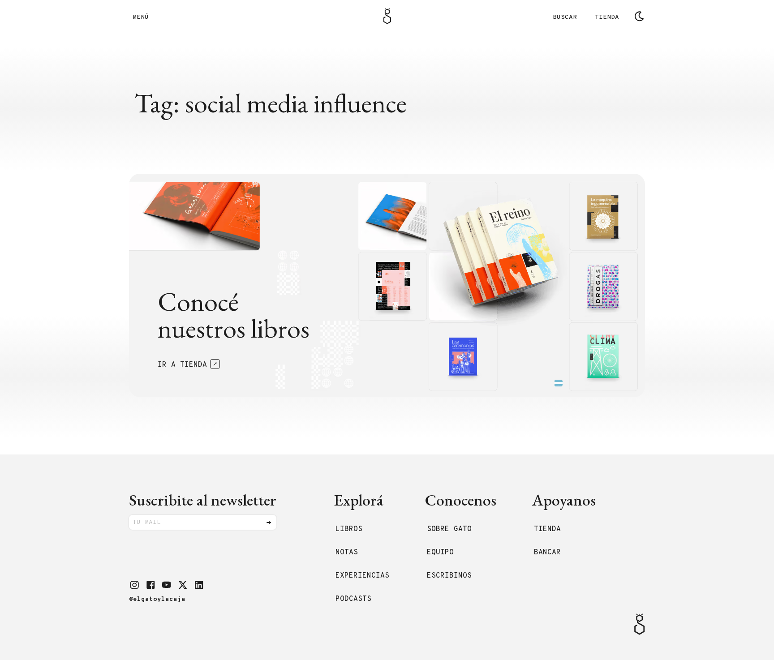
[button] (134, 584)
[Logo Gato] (387, 16)
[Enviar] (268, 522)
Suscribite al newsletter (202, 500)
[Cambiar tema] (639, 16)
